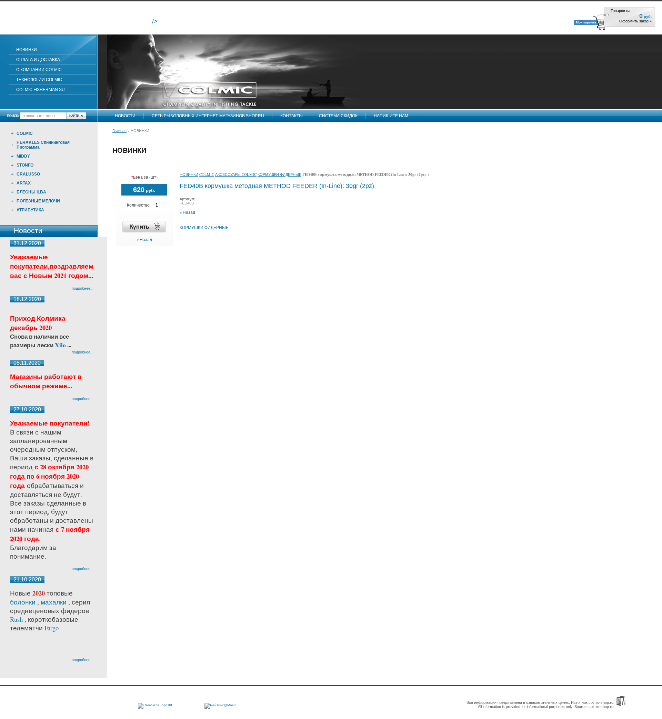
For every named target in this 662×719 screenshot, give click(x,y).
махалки (54, 602)
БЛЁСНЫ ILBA (31, 192)
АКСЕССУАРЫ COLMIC (236, 174)
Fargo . (53, 627)
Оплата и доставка (38, 59)
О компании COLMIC (39, 69)
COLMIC (25, 133)
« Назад (144, 239)
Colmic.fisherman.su (40, 89)
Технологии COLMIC (39, 79)
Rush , (19, 619)
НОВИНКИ (26, 49)
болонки (23, 602)
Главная (119, 131)
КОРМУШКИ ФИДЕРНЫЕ (279, 174)
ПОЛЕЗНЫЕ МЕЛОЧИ (38, 201)
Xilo (61, 345)
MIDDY (23, 156)
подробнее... (82, 288)
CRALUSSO (28, 174)
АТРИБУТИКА (30, 210)
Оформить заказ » (635, 21)
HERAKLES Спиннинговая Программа (43, 145)
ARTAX (24, 183)
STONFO (25, 165)
